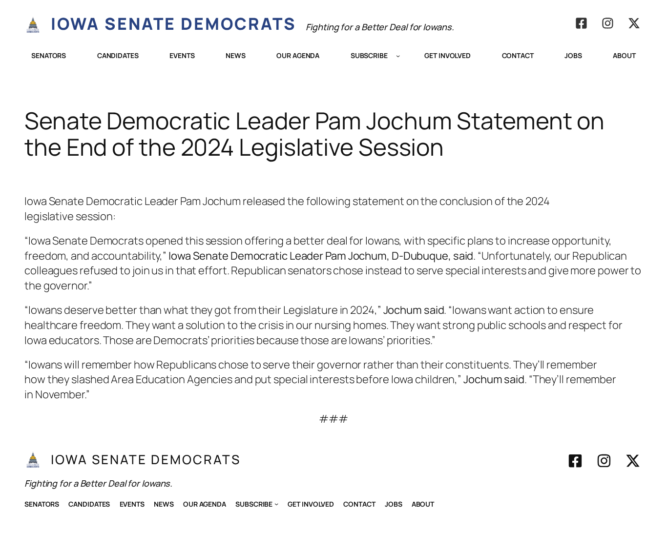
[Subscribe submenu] (398, 56)
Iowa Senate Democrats (173, 23)
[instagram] (607, 23)
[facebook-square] (581, 23)
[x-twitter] (634, 23)
